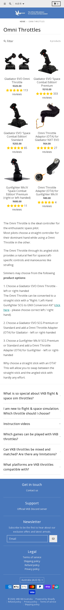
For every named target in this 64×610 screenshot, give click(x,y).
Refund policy (14, 601)
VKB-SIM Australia (24, 599)
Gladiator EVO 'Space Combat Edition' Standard (17, 136)
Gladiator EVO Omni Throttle (17, 80)
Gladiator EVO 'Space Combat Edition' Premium (47, 82)
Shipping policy (32, 604)
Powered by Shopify (45, 599)
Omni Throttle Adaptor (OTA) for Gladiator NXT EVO (47, 136)
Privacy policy (30, 601)
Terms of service (48, 601)
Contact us (32, 490)
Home (22, 21)
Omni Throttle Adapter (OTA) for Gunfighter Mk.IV (46, 191)
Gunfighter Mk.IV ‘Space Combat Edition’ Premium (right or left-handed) (17, 192)
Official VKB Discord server (32, 509)
